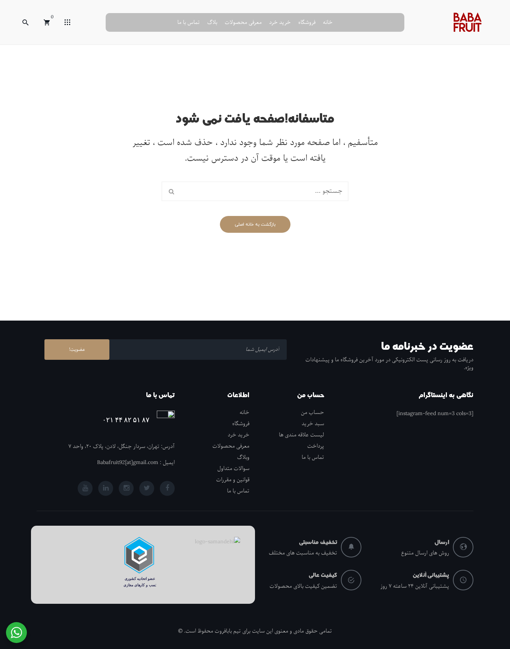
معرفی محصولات (243, 22)
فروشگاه (306, 22)
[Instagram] (126, 488)
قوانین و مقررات (232, 479)
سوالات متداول (233, 468)
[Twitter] (146, 488)
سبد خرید (313, 423)
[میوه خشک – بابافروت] (467, 22)
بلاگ (212, 22)
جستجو (171, 191)
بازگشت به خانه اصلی (255, 224)
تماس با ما (188, 22)
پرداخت (315, 446)
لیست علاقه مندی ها (301, 434)
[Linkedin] (105, 488)
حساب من (312, 412)
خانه (328, 22)
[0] (47, 22)
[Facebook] (167, 488)
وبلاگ (243, 457)
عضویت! (77, 349)
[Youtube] (85, 488)
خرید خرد (280, 22)
